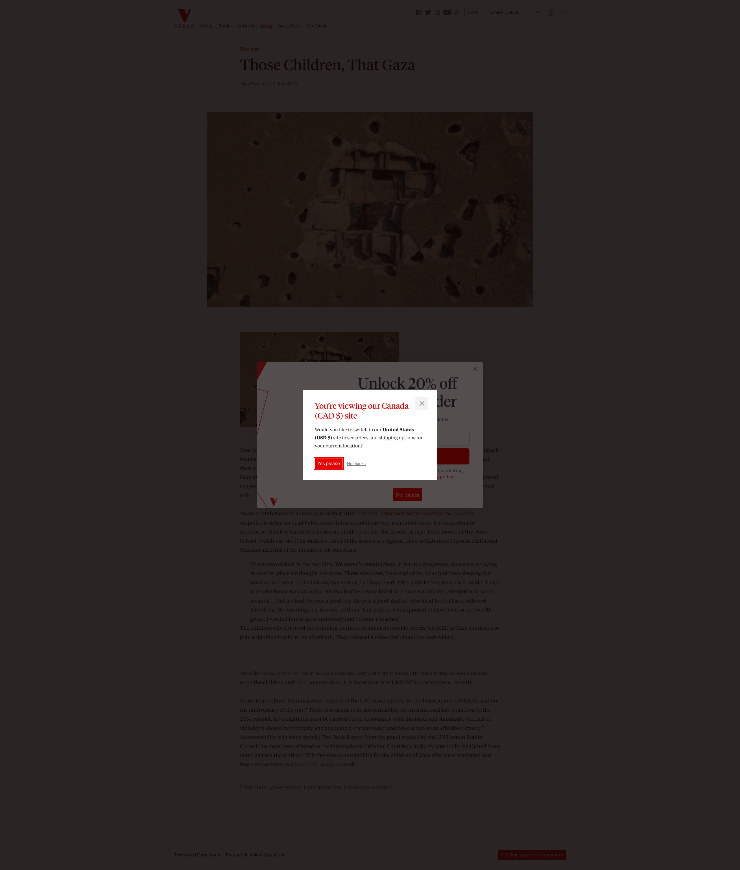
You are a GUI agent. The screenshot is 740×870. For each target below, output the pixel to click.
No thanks (356, 463)
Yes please (328, 463)
